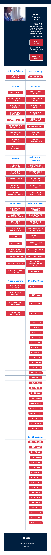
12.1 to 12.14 (35, 423)
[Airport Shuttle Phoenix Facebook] (22, 538)
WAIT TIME (15, 244)
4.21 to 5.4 (35, 342)
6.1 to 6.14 (35, 497)
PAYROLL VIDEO (15, 120)
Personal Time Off (15, 180)
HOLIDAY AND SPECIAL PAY (35, 120)
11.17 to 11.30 (36, 418)
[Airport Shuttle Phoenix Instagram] (27, 538)
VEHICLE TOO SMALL (35, 187)
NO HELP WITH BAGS (35, 216)
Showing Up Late (35, 237)
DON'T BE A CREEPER (35, 209)
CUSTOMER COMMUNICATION (15, 216)
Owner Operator (15, 141)
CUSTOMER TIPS (36, 127)
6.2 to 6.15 (35, 358)
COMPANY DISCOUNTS (15, 173)
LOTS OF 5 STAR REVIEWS (15, 271)
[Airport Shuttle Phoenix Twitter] (24, 538)
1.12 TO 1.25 (36, 447)
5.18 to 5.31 (36, 492)
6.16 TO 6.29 (36, 363)
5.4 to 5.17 (35, 487)
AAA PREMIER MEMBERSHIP (15, 187)
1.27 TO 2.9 (35, 303)
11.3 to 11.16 (35, 413)
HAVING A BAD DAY (35, 243)
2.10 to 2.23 (36, 313)
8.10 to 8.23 (36, 523)
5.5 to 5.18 (35, 347)
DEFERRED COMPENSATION (35, 141)
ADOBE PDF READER (36, 134)
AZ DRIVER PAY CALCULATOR (15, 127)
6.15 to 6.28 (36, 502)
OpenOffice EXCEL (15, 134)
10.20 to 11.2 (35, 408)
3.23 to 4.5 (35, 472)
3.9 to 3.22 (35, 467)
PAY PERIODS (15, 92)
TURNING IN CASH (15, 256)
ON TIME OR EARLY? (15, 209)
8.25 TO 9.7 (35, 388)
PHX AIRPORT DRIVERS (15, 286)
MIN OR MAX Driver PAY (15, 113)
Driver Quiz (35, 77)
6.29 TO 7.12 (36, 507)
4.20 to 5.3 (35, 482)
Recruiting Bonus (35, 113)
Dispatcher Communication (35, 166)
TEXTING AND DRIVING (35, 223)
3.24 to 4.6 (36, 332)
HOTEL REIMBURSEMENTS (16, 193)
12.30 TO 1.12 (35, 287)
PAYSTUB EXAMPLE (15, 147)
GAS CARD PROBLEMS (35, 180)
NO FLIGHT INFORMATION (15, 230)
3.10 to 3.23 (36, 327)
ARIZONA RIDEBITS (15, 77)
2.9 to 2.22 (36, 457)
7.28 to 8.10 (36, 378)
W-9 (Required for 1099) (15, 303)
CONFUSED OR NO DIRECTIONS (35, 230)
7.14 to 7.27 (36, 373)
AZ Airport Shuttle (21, 543)
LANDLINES (15, 237)
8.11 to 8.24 (36, 383)
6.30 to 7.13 (36, 368)
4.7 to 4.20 (36, 337)
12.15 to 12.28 (36, 428)
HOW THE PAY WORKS (15, 106)
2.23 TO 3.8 (35, 462)
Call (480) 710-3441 (25, 541)
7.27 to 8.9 (35, 518)
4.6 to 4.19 (35, 477)
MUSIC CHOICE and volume (15, 250)
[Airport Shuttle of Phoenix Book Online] (15, 20)
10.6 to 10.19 (35, 403)
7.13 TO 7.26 (36, 513)
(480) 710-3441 (36, 57)
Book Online (36, 42)
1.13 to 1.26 (36, 295)
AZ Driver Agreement (15, 313)
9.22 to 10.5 (36, 398)
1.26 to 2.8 (35, 452)
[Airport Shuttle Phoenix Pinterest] (29, 538)
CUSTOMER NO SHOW (35, 173)
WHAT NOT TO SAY (35, 256)
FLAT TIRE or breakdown (35, 193)
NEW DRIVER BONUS (35, 106)
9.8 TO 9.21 (35, 393)
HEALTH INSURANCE (15, 166)
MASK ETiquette (15, 263)
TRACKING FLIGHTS (15, 223)
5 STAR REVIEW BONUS (35, 99)
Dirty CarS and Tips (35, 250)
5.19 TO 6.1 (35, 353)
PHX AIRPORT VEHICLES (15, 293)
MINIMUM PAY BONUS (35, 92)
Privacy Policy (25, 546)
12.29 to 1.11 (35, 442)
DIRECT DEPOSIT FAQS (15, 99)
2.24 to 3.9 (36, 322)
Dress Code (35, 271)
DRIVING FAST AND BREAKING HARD (35, 263)
